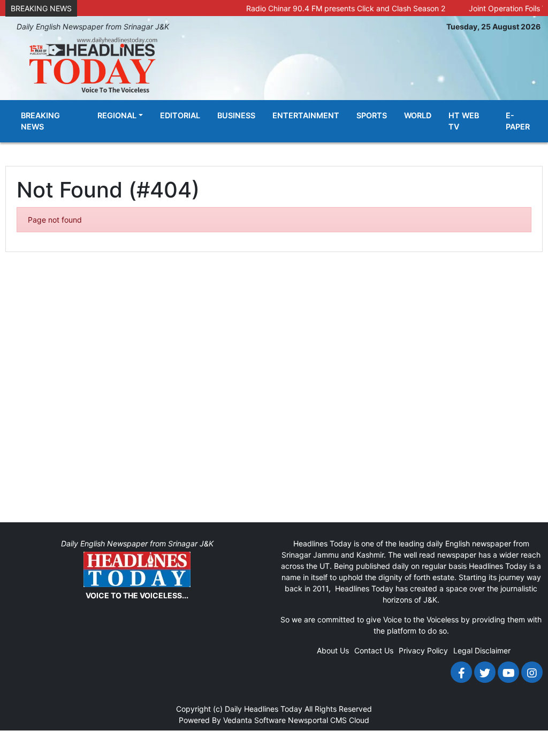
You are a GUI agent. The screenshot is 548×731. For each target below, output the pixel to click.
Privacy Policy (423, 650)
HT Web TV (463, 121)
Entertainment (305, 115)
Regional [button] (116, 115)
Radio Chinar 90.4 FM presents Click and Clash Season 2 (335, 8)
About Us (333, 650)
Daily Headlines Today (263, 708)
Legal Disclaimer (482, 650)
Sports (371, 115)
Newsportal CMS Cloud (328, 720)
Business (236, 115)
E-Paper (518, 121)
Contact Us (373, 650)
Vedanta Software (254, 720)
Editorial (180, 115)
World (417, 115)
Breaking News (40, 121)
